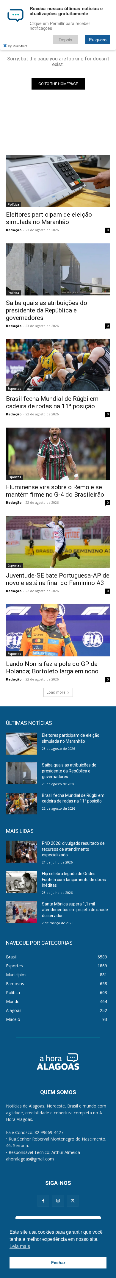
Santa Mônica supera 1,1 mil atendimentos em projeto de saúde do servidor (75, 910)
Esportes (14, 389)
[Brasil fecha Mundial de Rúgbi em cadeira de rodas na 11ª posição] (58, 365)
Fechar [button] (58, 1262)
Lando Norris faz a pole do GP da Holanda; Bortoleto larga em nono (52, 667)
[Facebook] (43, 1201)
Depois (65, 39)
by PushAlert (17, 45)
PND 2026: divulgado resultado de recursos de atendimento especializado (73, 849)
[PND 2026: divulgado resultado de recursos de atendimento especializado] (21, 852)
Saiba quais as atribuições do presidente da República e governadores (46, 310)
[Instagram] (58, 1201)
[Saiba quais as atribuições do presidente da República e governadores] (58, 269)
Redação (13, 230)
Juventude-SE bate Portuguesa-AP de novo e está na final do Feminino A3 (57, 579)
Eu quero (97, 39)
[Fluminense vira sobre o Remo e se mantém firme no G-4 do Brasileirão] (58, 454)
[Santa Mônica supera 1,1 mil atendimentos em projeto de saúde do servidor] (21, 912)
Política (13, 204)
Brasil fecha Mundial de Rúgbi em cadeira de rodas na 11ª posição (52, 402)
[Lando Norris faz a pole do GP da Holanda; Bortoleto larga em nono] (58, 630)
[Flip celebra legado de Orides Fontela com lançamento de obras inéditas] (21, 882)
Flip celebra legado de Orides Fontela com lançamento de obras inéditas (74, 879)
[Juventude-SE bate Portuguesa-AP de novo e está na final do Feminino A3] (58, 542)
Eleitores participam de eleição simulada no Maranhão (49, 218)
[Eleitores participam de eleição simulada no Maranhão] (58, 181)
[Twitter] (73, 1201)
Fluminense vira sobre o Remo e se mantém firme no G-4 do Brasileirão (55, 491)
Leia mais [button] (20, 1246)
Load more (56, 692)
